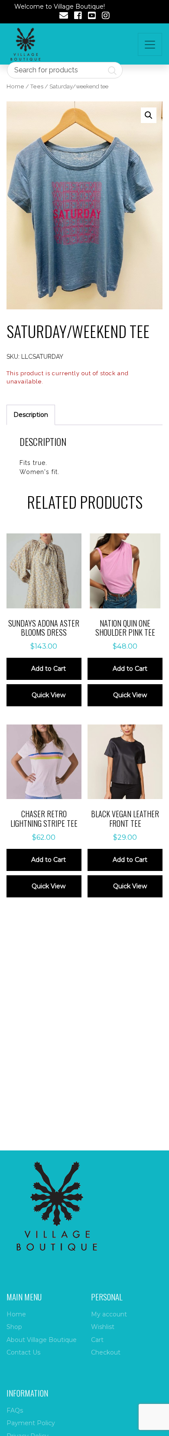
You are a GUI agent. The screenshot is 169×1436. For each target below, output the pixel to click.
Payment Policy (30, 1423)
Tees (36, 86)
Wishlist (102, 1327)
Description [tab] (30, 415)
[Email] (63, 16)
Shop (14, 1327)
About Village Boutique (41, 1340)
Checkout (105, 1352)
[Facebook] (78, 16)
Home (15, 86)
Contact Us (23, 1352)
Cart (97, 1340)
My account (109, 1314)
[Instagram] (106, 16)
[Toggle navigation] (150, 44)
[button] (148, 115)
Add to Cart (48, 669)
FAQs (14, 1410)
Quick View (48, 695)
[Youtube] (92, 16)
